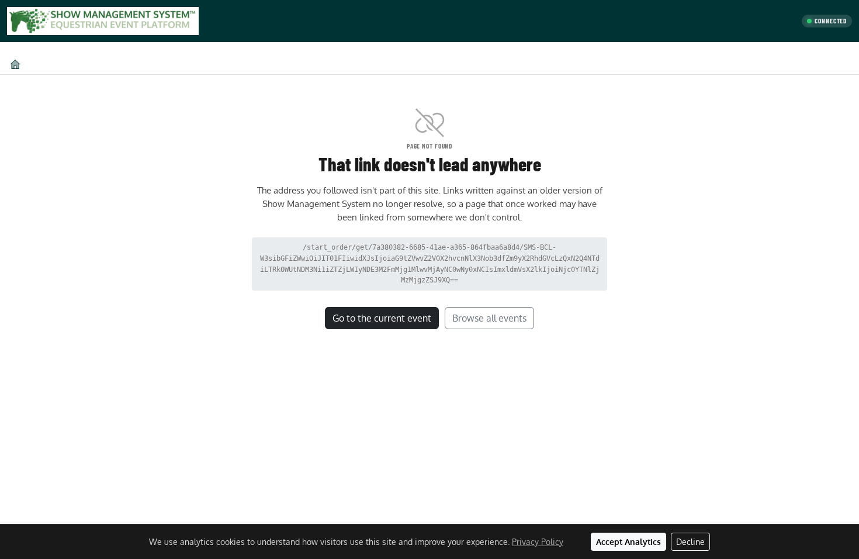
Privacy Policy (537, 542)
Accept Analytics (628, 542)
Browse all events (489, 318)
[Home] (15, 64)
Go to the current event (381, 318)
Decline (690, 542)
